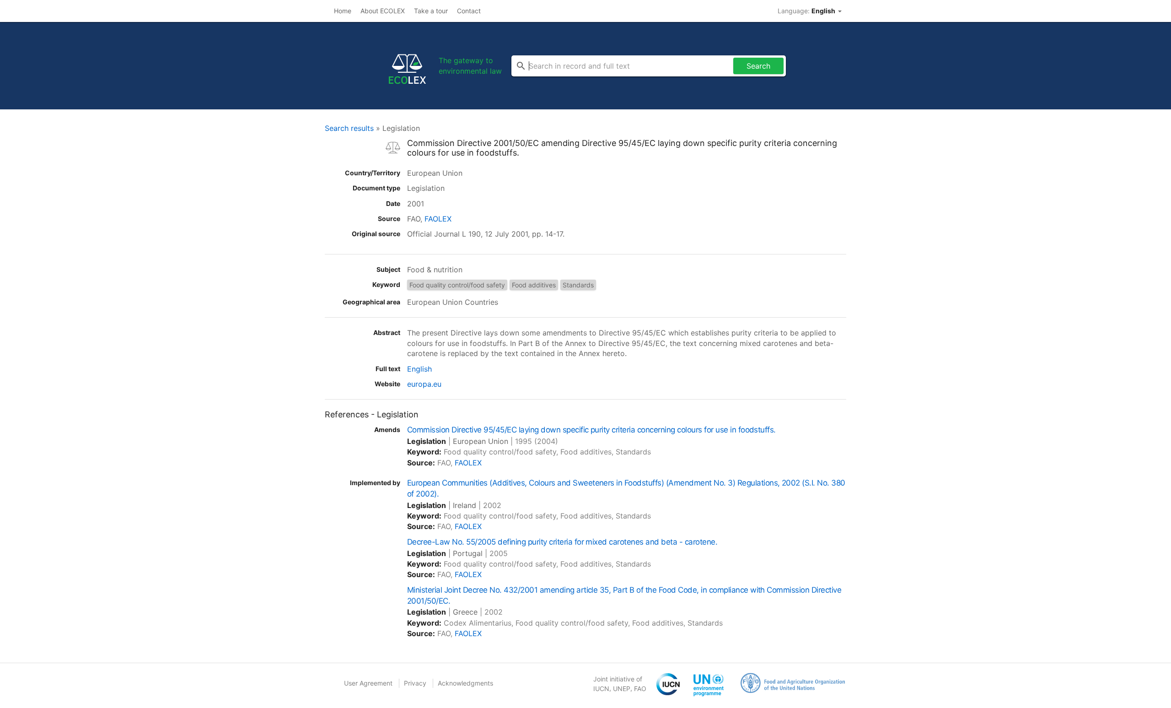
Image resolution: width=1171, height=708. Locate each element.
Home (342, 11)
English (419, 368)
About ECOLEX (382, 11)
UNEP (621, 688)
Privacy (415, 683)
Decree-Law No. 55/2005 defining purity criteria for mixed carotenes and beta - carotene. (562, 541)
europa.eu (424, 384)
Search (758, 65)
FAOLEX (437, 218)
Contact (469, 11)
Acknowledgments (465, 683)
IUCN (601, 688)
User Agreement (368, 683)
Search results (349, 128)
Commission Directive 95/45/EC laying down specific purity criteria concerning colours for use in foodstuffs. (591, 429)
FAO (640, 688)
